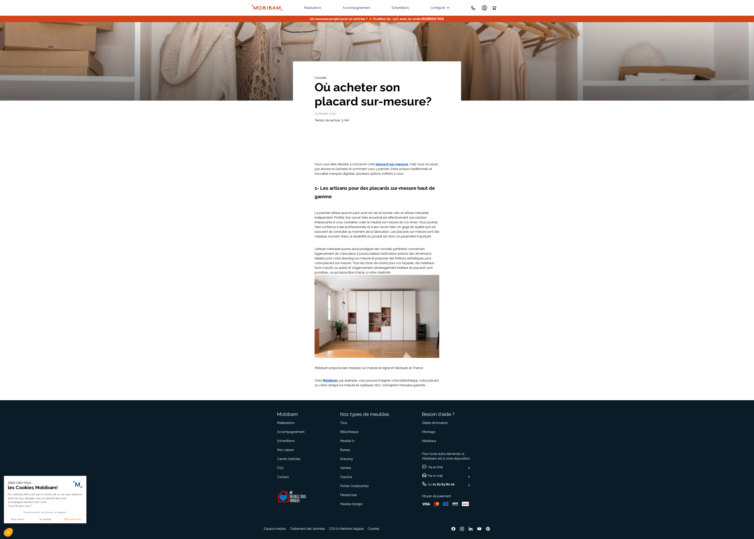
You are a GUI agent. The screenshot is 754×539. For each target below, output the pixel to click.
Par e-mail (435, 476)
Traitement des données (307, 529)
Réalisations (312, 8)
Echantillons (400, 8)
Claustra (346, 477)
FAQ (280, 468)
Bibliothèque (349, 432)
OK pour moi (72, 519)
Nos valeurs (285, 450)
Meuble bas (348, 495)
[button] (8, 532)
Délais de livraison (435, 423)
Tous (343, 423)
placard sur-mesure (392, 164)
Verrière (345, 468)
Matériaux (429, 441)
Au (441, 484)
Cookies (373, 529)
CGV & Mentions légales (346, 529)
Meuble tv (347, 441)
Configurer (437, 8)
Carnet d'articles (288, 459)
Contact (283, 477)
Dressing (346, 459)
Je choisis (45, 519)
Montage (428, 432)
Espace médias (275, 529)
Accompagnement (356, 8)
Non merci (17, 519)
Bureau (345, 450)
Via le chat (435, 467)
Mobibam (330, 380)
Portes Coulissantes (354, 486)
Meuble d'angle (351, 504)
